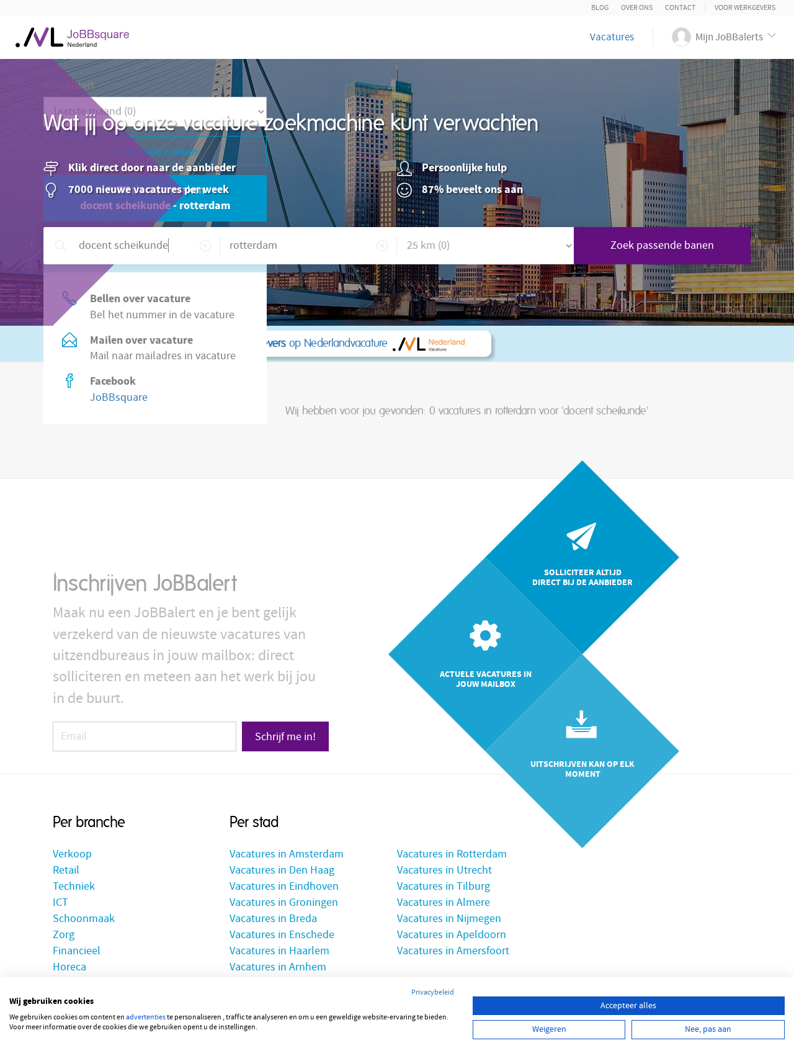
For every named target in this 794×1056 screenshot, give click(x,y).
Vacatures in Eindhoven (284, 886)
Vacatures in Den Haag (282, 870)
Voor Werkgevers (745, 7)
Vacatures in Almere (443, 902)
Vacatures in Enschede (282, 935)
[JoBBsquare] (72, 34)
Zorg (63, 935)
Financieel (76, 951)
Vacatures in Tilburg (443, 886)
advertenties (146, 1017)
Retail (66, 870)
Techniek (74, 886)
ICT (60, 902)
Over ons (637, 7)
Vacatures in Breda (273, 918)
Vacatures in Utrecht (444, 870)
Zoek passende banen (662, 245)
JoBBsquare (119, 397)
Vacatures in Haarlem (279, 951)
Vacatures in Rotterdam (452, 854)
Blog (600, 7)
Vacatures (612, 37)
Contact (680, 7)
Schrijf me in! (285, 737)
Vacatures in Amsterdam (287, 854)
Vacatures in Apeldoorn (451, 935)
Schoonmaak (84, 918)
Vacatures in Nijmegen (449, 918)
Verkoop (72, 854)
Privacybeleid (432, 992)
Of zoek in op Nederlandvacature (229, 343)
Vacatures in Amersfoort (453, 951)
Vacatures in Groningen (284, 902)
